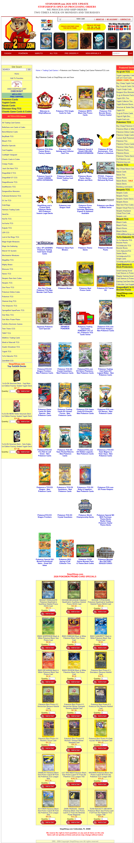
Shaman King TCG (9, 301)
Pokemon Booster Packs (105, 249)
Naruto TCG (6, 274)
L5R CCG (5, 233)
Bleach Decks (121, 231)
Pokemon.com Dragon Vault (65, 206)
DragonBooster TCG (9, 182)
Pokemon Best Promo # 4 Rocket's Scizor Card (48, 740)
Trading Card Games (50, 70)
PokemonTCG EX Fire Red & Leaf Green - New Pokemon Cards (45, 453)
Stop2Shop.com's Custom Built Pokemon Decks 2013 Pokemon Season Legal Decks (45, 209)
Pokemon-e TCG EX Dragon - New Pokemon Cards (45, 489)
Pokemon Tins (121, 141)
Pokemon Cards (10, 99)
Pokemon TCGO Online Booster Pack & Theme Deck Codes (85, 561)
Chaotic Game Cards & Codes (17, 111)
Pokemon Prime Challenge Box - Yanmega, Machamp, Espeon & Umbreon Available (85, 209)
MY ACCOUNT (112, 19)
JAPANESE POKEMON (64, 328)
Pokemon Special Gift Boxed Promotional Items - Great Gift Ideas (45, 562)
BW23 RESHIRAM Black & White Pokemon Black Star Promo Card (48, 672)
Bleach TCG (6, 141)
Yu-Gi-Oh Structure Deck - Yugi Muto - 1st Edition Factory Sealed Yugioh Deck (17, 384)
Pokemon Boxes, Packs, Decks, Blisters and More (85, 178)
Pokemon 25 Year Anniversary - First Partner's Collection (105, 151)
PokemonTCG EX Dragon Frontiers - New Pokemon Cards (44, 371)
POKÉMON (23, 53)
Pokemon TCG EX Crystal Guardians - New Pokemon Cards (65, 371)
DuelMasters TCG (9, 187)
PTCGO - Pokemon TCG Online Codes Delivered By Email (105, 178)
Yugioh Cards (9, 102)
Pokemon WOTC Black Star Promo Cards (85, 113)
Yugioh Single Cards (124, 89)
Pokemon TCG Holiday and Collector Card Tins (65, 151)
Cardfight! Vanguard (9, 155)
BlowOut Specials (9, 146)
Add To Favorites (16, 78)
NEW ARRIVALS (93, 53)
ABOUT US (100, 19)
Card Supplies (7, 150)
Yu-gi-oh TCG (123, 72)
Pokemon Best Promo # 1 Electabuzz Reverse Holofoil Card (100, 672)
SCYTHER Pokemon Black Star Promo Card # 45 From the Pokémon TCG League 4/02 (48, 812)
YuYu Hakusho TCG (9, 356)
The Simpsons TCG (9, 306)
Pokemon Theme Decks (85, 249)
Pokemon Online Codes (11, 292)
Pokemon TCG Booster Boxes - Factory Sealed (105, 113)
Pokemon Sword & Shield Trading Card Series (65, 178)
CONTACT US (125, 19)
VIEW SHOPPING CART (16, 89)
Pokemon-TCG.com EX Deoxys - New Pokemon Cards (105, 411)
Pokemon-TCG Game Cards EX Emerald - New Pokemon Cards (85, 411)
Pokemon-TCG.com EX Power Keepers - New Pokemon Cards (105, 329)
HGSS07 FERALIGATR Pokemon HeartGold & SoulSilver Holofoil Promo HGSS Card (48, 603)
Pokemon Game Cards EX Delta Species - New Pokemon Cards (44, 412)
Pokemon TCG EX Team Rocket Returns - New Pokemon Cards (65, 453)
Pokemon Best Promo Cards (85, 289)
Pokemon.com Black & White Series (105, 206)
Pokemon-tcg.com (123, 162)
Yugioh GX (120, 110)
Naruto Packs (121, 178)
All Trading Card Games (11, 123)
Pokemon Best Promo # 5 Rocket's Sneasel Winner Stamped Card (74, 740)
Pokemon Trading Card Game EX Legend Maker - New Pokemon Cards (105, 372)
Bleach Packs (121, 225)
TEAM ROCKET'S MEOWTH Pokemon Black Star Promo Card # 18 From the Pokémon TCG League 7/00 (100, 812)
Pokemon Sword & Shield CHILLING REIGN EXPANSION (85, 151)
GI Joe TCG (6, 200)
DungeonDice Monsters (11, 191)
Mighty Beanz (7, 265)
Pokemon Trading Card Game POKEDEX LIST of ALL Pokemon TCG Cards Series (85, 331)
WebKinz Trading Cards (11, 338)
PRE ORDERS (71, 53)
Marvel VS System (9, 251)
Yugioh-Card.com (122, 119)
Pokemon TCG (7, 297)
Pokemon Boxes (65, 288)
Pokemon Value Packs (125, 147)
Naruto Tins (120, 175)
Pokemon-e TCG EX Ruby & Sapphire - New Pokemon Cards (85, 489)
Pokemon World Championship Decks (85, 516)
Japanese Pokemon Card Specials (45, 328)
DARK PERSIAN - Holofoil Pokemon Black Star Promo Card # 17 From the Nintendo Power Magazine (74, 812)
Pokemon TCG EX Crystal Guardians (65, 516)
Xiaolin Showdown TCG (11, 347)
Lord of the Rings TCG (10, 237)
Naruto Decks (121, 184)
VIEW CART (80, 19)
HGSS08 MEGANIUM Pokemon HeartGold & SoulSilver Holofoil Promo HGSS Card (74, 602)
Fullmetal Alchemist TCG (11, 196)
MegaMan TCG (8, 260)
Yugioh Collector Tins (124, 101)
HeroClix (5, 214)
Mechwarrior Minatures (10, 255)
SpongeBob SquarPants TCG (13, 310)
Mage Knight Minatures (11, 242)
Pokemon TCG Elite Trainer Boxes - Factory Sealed (45, 151)
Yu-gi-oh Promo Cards (124, 113)
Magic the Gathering (9, 246)
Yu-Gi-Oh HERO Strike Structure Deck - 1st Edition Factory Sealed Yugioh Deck (17, 415)
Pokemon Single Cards (125, 135)
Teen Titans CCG (8, 329)
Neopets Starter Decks (125, 199)
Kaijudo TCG (7, 228)
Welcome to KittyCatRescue (45, 112)
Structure (119, 107)
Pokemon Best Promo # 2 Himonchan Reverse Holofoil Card (48, 706)
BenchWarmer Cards (10, 132)
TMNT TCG (6, 333)
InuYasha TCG (7, 223)
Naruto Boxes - (124, 181)
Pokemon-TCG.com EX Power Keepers (105, 488)
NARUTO (39, 53)
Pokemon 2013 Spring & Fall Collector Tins (65, 561)
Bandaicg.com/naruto (124, 187)
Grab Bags (6, 205)
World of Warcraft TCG (10, 342)
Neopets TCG (7, 283)
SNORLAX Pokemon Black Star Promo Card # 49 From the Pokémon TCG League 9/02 (48, 776)
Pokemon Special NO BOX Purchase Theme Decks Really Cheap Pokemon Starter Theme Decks (105, 520)
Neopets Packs (122, 196)
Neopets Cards (122, 193)
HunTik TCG (7, 219)
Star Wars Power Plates (11, 319)
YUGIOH (7, 53)
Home (17, 74)
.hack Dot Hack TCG (10, 168)
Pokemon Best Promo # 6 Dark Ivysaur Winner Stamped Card (101, 740)
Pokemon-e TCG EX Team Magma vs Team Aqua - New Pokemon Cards (105, 453)
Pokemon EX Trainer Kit (105, 289)
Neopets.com (121, 216)
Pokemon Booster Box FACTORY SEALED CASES (105, 561)
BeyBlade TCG (7, 136)
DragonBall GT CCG (9, 178)
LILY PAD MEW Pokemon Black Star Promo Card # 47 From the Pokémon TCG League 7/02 (74, 775)
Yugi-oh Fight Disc (123, 116)
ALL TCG (53, 53)
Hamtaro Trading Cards (11, 210)
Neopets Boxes (122, 202)
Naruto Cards (8, 105)
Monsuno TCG (7, 269)
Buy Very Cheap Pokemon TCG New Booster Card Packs (45, 290)
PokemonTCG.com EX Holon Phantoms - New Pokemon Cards (85, 371)
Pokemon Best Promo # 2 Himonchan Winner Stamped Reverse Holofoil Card (74, 706)
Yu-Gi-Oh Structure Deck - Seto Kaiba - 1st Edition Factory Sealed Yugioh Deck (17, 445)
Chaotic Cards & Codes (11, 159)
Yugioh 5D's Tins (122, 98)
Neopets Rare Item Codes (12, 278)
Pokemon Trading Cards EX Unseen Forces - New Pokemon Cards (65, 412)
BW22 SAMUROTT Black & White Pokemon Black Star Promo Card (100, 638)
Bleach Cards (121, 222)
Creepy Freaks (7, 164)
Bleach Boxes (121, 228)
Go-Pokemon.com (123, 159)
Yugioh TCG (6, 352)
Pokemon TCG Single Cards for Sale (65, 112)
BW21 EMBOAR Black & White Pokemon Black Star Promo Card (74, 638)
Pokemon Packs (122, 150)
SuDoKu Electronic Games (12, 324)
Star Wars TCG (8, 315)
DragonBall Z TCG (9, 173)
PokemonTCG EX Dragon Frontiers (45, 516)
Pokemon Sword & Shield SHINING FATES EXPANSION (45, 178)
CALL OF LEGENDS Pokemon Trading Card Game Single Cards (45, 251)
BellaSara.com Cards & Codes (13, 127)
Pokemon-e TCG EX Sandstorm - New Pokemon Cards (65, 489)
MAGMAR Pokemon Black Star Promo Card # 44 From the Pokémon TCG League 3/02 (101, 775)
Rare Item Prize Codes (125, 205)
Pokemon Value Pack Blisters (65, 249)
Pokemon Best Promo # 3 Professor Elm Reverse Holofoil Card (101, 706)
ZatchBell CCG (7, 361)
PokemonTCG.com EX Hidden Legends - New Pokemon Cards (85, 452)
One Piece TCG (8, 287)
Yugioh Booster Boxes (124, 104)
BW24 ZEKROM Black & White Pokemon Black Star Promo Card (74, 672)
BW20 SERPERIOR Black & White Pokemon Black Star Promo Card (48, 638)
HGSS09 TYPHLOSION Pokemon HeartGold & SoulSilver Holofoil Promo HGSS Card (100, 602)
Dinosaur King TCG (11, 108)
